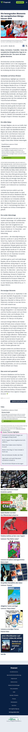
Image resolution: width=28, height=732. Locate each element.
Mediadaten (14, 702)
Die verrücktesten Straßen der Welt (12, 455)
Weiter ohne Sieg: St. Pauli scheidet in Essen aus (13, 451)
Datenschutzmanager (14, 685)
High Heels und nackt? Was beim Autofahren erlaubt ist (11, 459)
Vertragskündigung (14, 708)
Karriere (14, 705)
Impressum (14, 678)
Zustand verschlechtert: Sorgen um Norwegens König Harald (12, 436)
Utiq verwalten (14, 688)
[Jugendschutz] (14, 719)
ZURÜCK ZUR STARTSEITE (19, 401)
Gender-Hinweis (14, 695)
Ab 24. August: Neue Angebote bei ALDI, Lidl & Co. (13, 441)
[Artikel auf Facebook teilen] (24, 45)
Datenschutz (14, 682)
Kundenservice (14, 672)
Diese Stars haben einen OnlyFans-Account (12, 446)
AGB (14, 692)
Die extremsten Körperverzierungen (12, 463)
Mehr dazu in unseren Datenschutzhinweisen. (15, 167)
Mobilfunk (20, 2)
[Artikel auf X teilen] (26, 45)
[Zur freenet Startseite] (5, 1)
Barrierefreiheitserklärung (14, 675)
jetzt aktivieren (7, 157)
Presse (14, 698)
